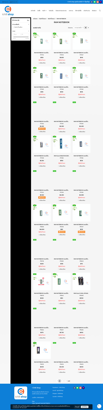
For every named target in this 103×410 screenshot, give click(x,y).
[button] (99, 10)
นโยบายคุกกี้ (24, 407)
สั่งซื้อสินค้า (42, 129)
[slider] (13, 36)
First (54, 381)
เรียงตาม (71, 28)
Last (69, 381)
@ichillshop (60, 390)
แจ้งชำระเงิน (87, 11)
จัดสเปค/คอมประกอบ (61, 11)
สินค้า (44, 11)
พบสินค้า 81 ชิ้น (37, 28)
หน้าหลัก (33, 11)
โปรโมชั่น (51, 11)
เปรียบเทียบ (42, 63)
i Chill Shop (62, 387)
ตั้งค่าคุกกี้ (77, 406)
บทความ (71, 11)
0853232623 (40, 397)
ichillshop (60, 393)
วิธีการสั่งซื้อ (78, 11)
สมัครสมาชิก (14, 2)
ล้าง (28, 20)
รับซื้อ (38, 11)
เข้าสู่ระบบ (5, 2)
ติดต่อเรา (94, 11)
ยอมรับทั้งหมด (85, 406)
